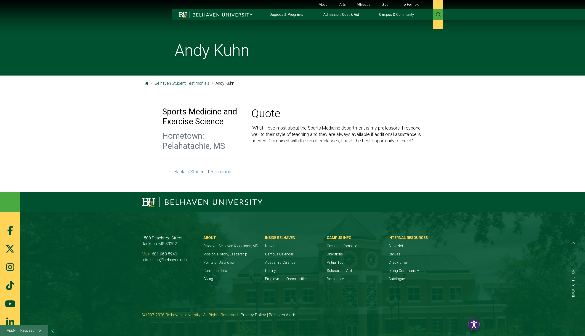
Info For (406, 4)
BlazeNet (395, 246)
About (323, 4)
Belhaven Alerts (282, 314)
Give (384, 4)
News (269, 246)
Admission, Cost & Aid (341, 14)
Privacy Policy (253, 314)
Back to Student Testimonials (203, 171)
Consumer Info (215, 270)
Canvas (394, 254)
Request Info (30, 330)
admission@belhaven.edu (164, 259)
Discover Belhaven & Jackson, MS (230, 246)
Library (270, 270)
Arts (342, 4)
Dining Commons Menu (406, 270)
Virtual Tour (336, 262)
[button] (474, 324)
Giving (208, 279)
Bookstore (335, 279)
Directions (335, 254)
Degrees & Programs (286, 14)
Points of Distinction (219, 262)
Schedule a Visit (339, 270)
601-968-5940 (164, 254)
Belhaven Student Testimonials (182, 83)
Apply (11, 330)
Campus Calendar (279, 254)
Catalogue (396, 279)
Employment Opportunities (286, 279)
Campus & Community (396, 14)
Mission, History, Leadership (225, 254)
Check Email (398, 262)
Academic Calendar (281, 262)
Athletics (363, 4)
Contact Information (343, 246)
